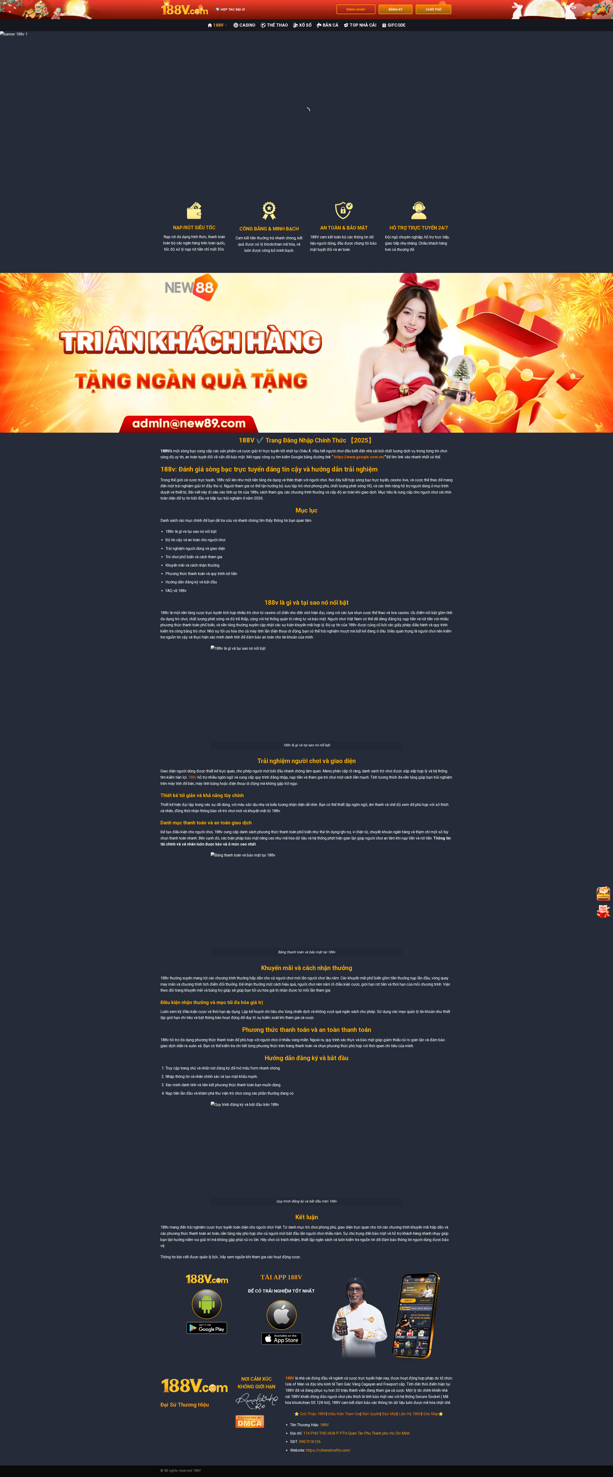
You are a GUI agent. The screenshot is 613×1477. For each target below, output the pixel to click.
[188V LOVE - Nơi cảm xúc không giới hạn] (184, 9)
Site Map (430, 1414)
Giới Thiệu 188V (313, 1414)
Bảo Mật (389, 1414)
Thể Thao (277, 25)
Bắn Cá (330, 25)
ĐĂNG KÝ (396, 9)
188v (192, 777)
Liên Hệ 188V (410, 1414)
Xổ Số (305, 25)
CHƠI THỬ (433, 9)
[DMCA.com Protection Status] (249, 1421)
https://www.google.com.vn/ (359, 457)
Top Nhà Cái (363, 25)
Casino (247, 25)
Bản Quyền (371, 1414)
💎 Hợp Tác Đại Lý (230, 9)
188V (218, 25)
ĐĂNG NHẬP (355, 9)
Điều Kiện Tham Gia (344, 1414)
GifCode (396, 25)
